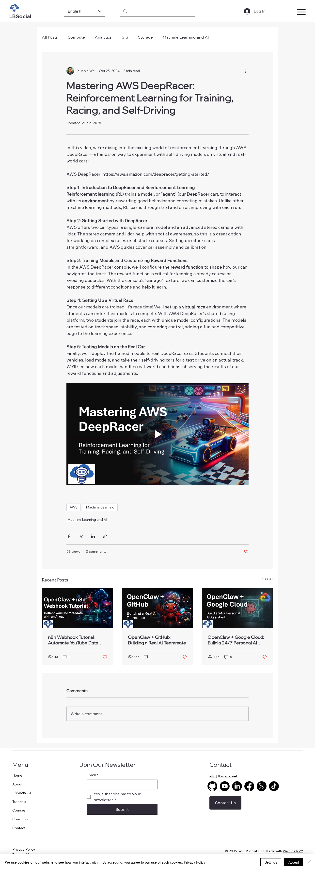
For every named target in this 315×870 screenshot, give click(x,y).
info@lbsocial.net (223, 776)
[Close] (309, 862)
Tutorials (19, 801)
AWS (74, 507)
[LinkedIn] (237, 786)
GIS (125, 37)
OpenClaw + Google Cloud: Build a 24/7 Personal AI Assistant (236, 640)
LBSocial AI (21, 793)
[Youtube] (225, 786)
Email (92, 775)
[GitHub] (212, 786)
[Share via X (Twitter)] (81, 536)
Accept (293, 862)
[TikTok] (274, 786)
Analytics (103, 37)
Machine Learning (100, 507)
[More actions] (246, 71)
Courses (19, 810)
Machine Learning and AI (186, 37)
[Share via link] (105, 536)
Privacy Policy (23, 849)
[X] (262, 786)
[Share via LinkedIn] (93, 536)
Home (17, 775)
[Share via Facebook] (68, 536)
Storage (145, 37)
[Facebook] (249, 786)
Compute (76, 37)
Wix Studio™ (293, 851)
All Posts (50, 37)
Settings (271, 862)
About (17, 784)
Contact (18, 828)
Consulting (21, 819)
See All (267, 579)
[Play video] (157, 434)
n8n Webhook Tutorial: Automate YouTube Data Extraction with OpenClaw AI (75, 640)
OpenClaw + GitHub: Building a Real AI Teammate (157, 640)
